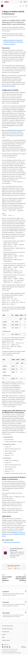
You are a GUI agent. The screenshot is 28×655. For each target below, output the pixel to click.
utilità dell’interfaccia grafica (14, 130)
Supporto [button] (4, 634)
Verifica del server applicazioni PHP (11, 542)
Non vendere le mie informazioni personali (9, 652)
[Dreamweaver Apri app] (26, 6)
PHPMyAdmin (14, 532)
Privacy (16, 649)
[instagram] (5, 647)
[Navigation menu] (2, 2)
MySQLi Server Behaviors (9, 44)
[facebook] (2, 647)
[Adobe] (6, 2)
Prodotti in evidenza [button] (6, 640)
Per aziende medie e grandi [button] (7, 628)
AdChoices (19, 652)
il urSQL (10, 534)
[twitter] (7, 647)
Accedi (25, 1)
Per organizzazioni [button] (5, 631)
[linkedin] (9, 647)
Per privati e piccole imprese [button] (7, 625)
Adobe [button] (3, 637)
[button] (21, 2)
